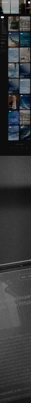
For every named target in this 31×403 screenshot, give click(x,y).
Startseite (13, 2)
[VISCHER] (4, 2)
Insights (17, 2)
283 (22, 147)
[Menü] (29, 2)
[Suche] (29, 6)
